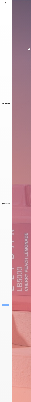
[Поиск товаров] (29, 49)
